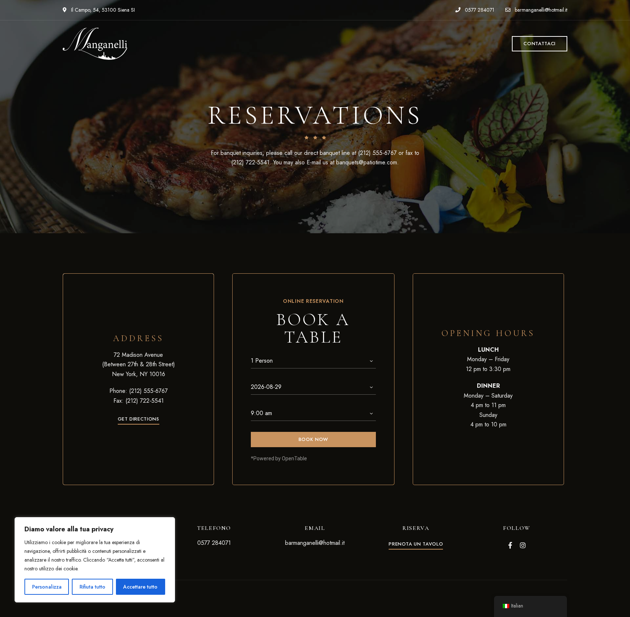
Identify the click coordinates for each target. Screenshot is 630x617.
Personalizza (47, 586)
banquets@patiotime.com (366, 162)
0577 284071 (478, 9)
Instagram (523, 545)
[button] (539, 43)
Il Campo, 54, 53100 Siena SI (102, 9)
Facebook (510, 545)
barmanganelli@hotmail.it (540, 9)
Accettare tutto (140, 586)
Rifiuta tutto (92, 586)
